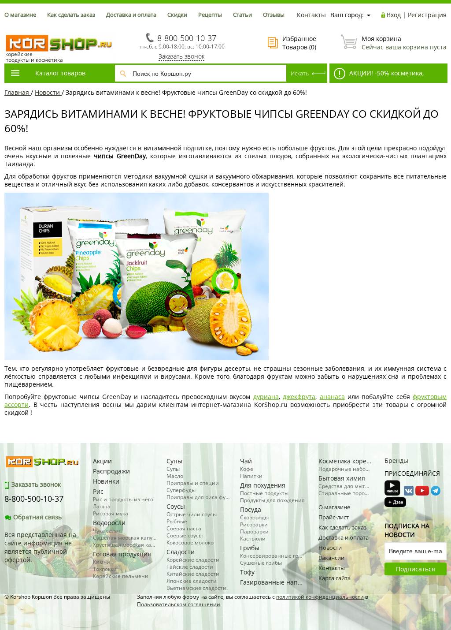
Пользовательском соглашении (178, 604)
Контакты (311, 15)
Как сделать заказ (71, 15)
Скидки (177, 15)
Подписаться (415, 569)
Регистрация (427, 15)
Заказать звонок (181, 56)
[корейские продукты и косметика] (8, 29)
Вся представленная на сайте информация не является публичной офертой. (40, 547)
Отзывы (274, 15)
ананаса (332, 396)
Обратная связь (37, 517)
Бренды (396, 460)
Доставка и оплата (131, 15)
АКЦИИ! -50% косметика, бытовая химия (376, 76)
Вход (394, 15)
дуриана (266, 396)
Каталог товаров (60, 73)
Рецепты (210, 15)
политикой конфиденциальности (320, 596)
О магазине (20, 15)
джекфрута (299, 396)
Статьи (242, 15)
